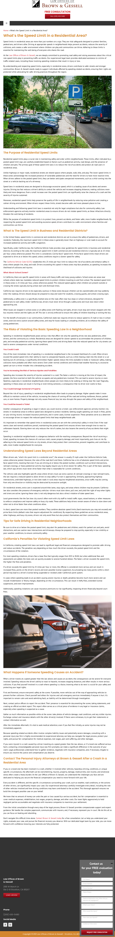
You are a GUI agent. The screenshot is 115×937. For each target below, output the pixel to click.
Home (5, 30)
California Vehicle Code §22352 (19, 262)
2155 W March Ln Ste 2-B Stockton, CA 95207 (16, 888)
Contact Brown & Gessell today (48, 818)
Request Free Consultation (97, 932)
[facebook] (5, 925)
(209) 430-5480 (11, 914)
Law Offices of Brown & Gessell (22, 55)
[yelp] (10, 925)
